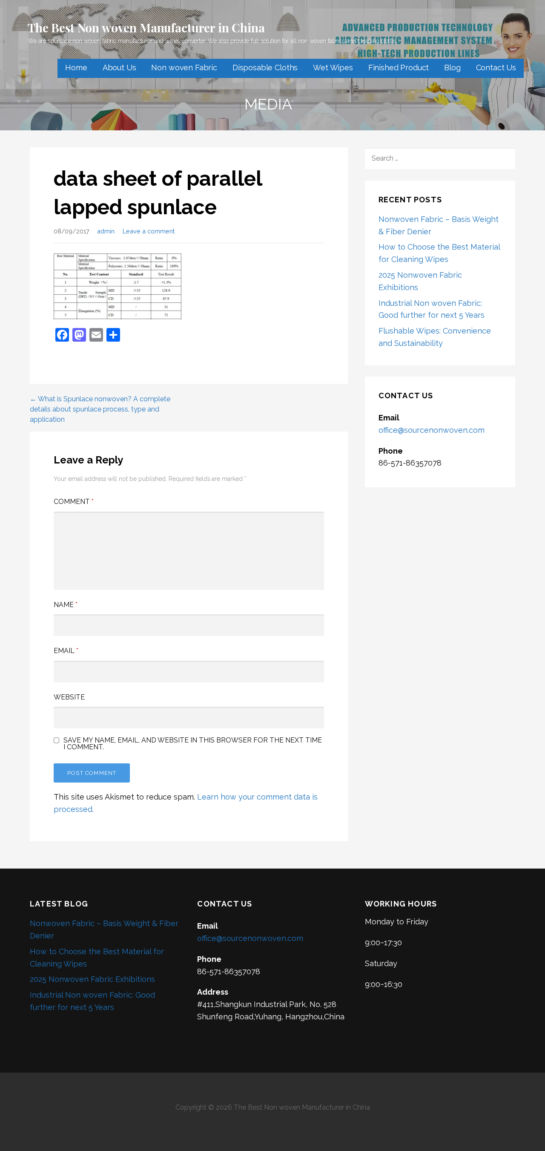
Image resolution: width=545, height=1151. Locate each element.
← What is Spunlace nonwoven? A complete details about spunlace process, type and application (100, 409)
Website (69, 697)
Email (66, 651)
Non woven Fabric (184, 67)
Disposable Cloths (265, 67)
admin (106, 231)
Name (65, 605)
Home (76, 67)
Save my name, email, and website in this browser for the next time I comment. (192, 744)
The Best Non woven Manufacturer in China (146, 27)
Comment (74, 502)
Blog (452, 67)
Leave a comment (149, 231)
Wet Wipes (333, 67)
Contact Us (496, 67)
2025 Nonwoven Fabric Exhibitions (92, 979)
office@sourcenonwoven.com (432, 430)
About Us (119, 67)
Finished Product (398, 67)
